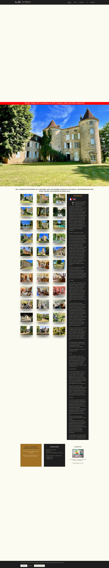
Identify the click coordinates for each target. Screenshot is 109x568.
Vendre (75, 2)
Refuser (30, 565)
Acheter (69, 2)
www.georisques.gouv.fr (78, 463)
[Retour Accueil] (25, 2)
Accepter (24, 565)
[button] (87, 2)
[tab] (70, 199)
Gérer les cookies (39, 565)
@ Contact (81, 2)
